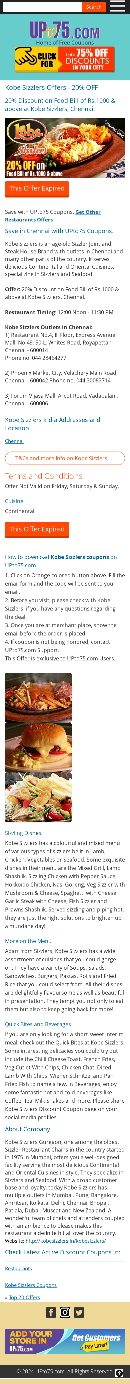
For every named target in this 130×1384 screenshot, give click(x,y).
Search (94, 7)
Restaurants (18, 1268)
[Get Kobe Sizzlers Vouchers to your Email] (65, 147)
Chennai (14, 441)
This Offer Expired (37, 188)
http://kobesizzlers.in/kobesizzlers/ (66, 1240)
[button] (65, 458)
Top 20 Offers (24, 1297)
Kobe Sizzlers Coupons (31, 1285)
